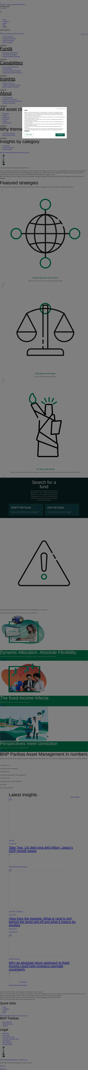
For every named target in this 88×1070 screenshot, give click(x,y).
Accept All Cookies (60, 134)
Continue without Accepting (61, 108)
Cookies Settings (29, 134)
